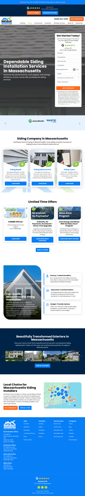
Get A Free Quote (76, 19)
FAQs (25, 436)
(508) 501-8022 (10, 448)
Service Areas (58, 421)
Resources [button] (79, 23)
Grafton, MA (57, 427)
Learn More (16, 239)
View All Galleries (42, 365)
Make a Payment (34, 13)
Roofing (41, 424)
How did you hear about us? (65, 78)
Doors (40, 436)
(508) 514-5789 (11, 436)
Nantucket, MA (58, 430)
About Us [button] (70, 23)
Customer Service (29, 433)
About (71, 424)
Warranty (26, 427)
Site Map (46, 491)
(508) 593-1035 (10, 457)
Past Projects (73, 440)
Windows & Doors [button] (59, 23)
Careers (71, 436)
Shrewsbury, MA (58, 433)
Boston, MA (57, 424)
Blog (70, 427)
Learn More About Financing (42, 239)
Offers (71, 430)
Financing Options (50, 13)
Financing (26, 430)
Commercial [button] (38, 23)
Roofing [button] (22, 23)
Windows (41, 433)
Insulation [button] (48, 23)
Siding (40, 427)
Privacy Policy (66, 104)
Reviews (71, 433)
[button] (5, 123)
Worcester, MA (58, 436)
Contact (26, 424)
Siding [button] (30, 23)
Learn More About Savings (69, 239)
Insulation (42, 430)
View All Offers (42, 250)
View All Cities (25, 408)
